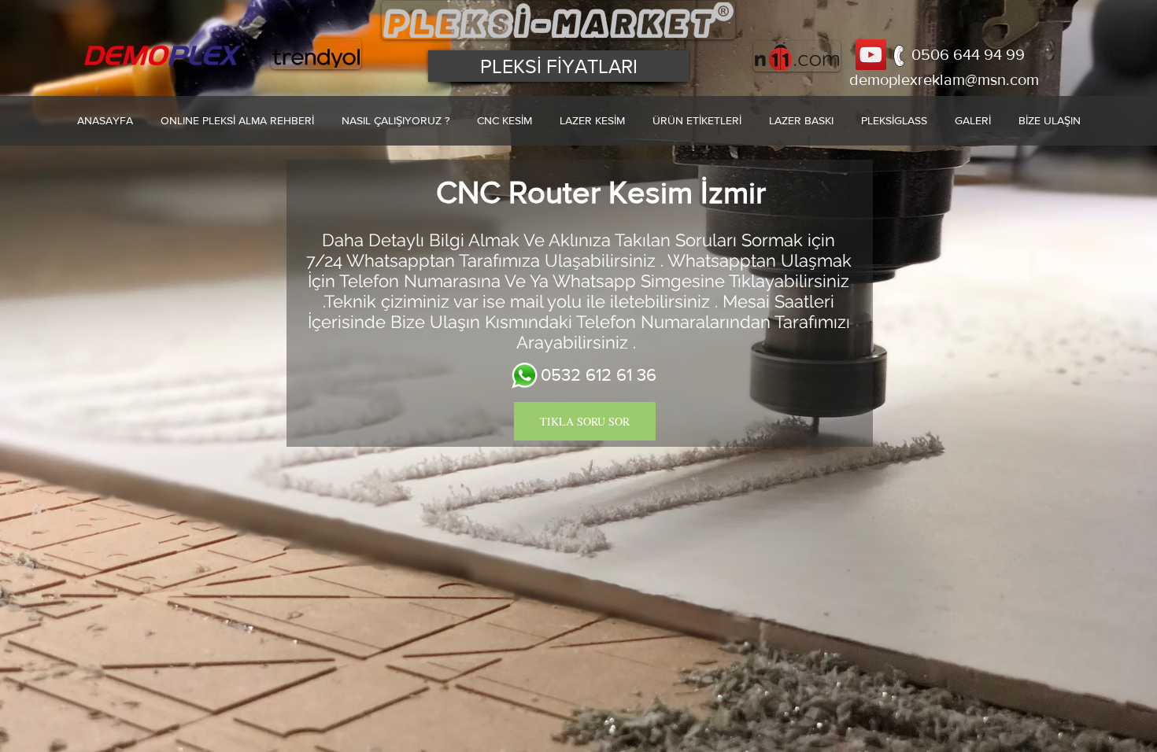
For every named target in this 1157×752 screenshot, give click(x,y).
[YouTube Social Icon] (871, 54)
